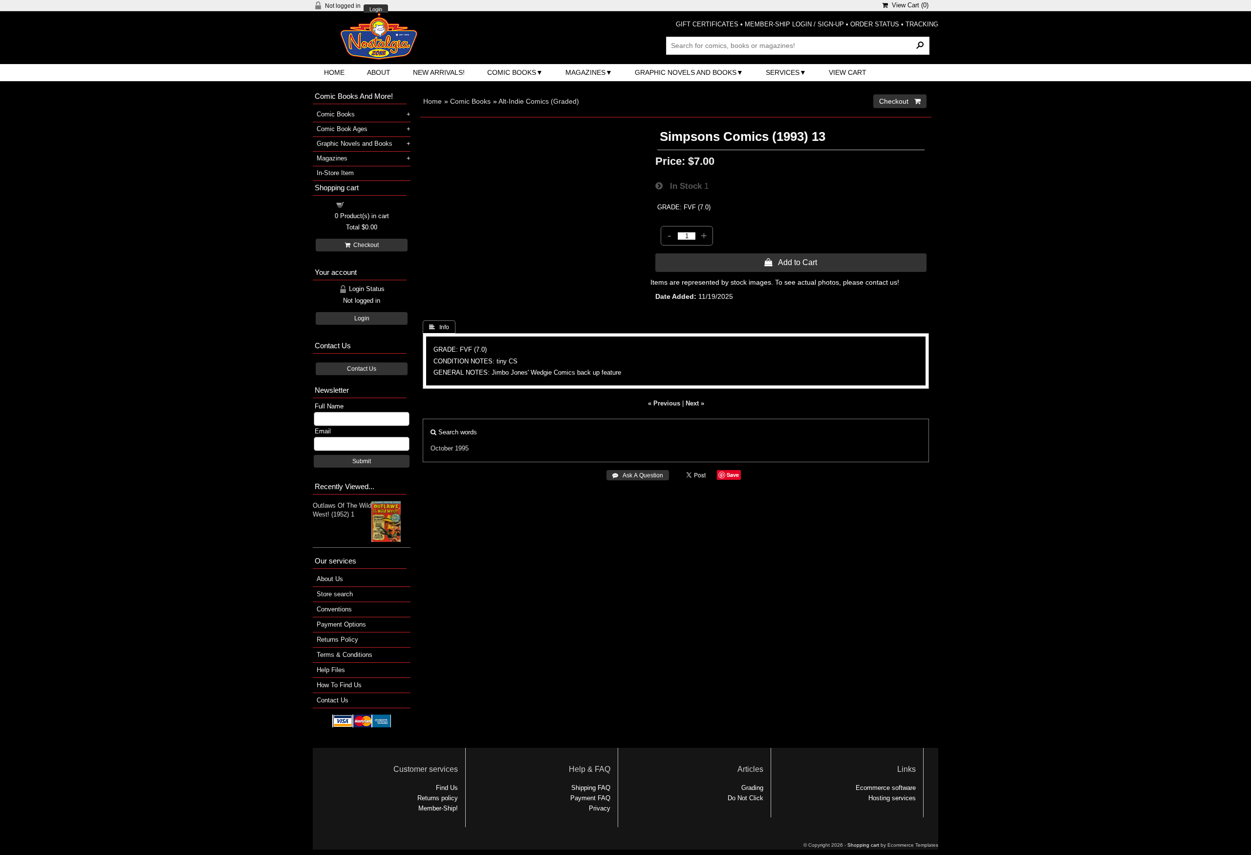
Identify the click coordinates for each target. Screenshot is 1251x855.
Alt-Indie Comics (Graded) (538, 101)
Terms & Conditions (344, 654)
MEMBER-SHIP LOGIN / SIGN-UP (794, 24)
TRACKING (922, 24)
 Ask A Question (637, 475)
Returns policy (437, 798)
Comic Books (511, 72)
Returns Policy (337, 639)
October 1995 (450, 448)
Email (323, 431)
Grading (752, 787)
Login (375, 9)
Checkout (364, 245)
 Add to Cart (790, 262)
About (378, 72)
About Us (330, 579)
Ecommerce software (886, 787)
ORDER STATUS (874, 24)
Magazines (585, 72)
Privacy (599, 808)
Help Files (331, 670)
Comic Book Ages (342, 129)
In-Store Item (335, 173)
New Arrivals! (439, 72)
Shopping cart (367, 204)
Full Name (329, 406)
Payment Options (341, 624)
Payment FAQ (590, 798)
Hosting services (892, 798)
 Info (439, 327)
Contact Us (361, 369)
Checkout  (900, 101)
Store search (335, 594)
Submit (361, 461)
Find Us (447, 787)
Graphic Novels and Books (685, 72)
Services (782, 72)
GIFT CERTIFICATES (707, 24)
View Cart (847, 72)
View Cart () (908, 5)
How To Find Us (339, 685)
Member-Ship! (438, 808)
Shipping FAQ (590, 787)
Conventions (334, 609)
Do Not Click (745, 798)
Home (334, 72)
